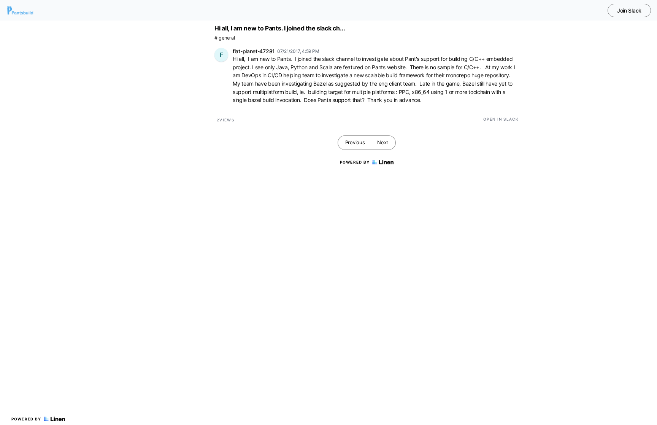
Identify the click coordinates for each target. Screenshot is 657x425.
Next (382, 142)
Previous (355, 142)
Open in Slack (501, 119)
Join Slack (629, 10)
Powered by (26, 419)
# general (224, 38)
